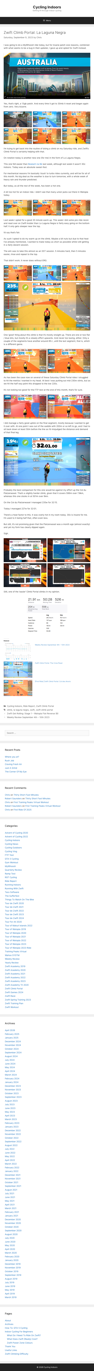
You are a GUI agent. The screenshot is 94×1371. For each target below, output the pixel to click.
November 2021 (13, 1178)
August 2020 (11, 1234)
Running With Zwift (14, 888)
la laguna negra (21, 710)
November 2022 (13, 1134)
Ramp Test (10, 873)
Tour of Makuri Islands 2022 (18, 925)
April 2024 (10, 1071)
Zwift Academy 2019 (15, 966)
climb (9, 710)
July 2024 (10, 1060)
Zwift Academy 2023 (15, 981)
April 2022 (10, 1160)
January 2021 (11, 1216)
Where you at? (12, 757)
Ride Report (29, 706)
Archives (9, 1324)
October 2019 (11, 1271)
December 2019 (13, 1264)
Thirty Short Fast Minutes (26, 795)
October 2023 (12, 1093)
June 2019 (10, 1286)
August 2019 (11, 1279)
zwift (32, 710)
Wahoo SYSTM (12, 955)
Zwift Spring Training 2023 (18, 1000)
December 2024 (13, 1041)
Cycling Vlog (11, 851)
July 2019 (9, 1282)
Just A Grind (11, 768)
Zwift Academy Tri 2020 (17, 985)
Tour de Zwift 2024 (14, 918)
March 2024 (11, 1075)
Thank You (10, 1346)
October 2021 (11, 1182)
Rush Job (9, 760)
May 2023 (10, 1112)
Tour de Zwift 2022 (14, 911)
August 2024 (11, 1056)
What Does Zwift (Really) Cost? (22, 1339)
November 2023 (13, 1089)
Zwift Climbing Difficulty (16, 1354)
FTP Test (9, 855)
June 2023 (10, 1108)
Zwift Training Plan (14, 1003)
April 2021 (10, 1204)
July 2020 (10, 1238)
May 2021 (9, 1201)
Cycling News (11, 844)
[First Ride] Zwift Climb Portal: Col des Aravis (53, 681)
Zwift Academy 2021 (15, 974)
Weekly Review (12, 959)
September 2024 (13, 1052)
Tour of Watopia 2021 (15, 936)
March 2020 (11, 1253)
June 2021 (10, 1197)
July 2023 (10, 1104)
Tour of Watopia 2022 (15, 940)
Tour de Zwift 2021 (14, 907)
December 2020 (13, 1219)
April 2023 (10, 1115)
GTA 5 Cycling (12, 859)
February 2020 (12, 1256)
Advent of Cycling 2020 (16, 833)
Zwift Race (10, 996)
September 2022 (13, 1141)
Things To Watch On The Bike (19, 899)
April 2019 (10, 1293)
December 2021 (12, 1175)
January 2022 (11, 1171)
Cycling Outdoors (13, 847)
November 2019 (13, 1267)
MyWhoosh (10, 866)
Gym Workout (11, 862)
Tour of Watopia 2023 (15, 944)
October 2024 (12, 1049)
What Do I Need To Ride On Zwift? (24, 1335)
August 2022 (11, 1145)
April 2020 (10, 1249)
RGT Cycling (11, 877)
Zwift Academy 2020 (15, 970)
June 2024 (10, 1064)
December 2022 (13, 1130)
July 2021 (9, 1193)
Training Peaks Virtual (15, 951)
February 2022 (12, 1167)
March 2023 (11, 1119)
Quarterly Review (13, 870)
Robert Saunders (13, 798)
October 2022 (11, 1138)
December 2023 (13, 1086)
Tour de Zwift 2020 (14, 903)
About (8, 1320)
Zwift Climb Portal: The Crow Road (48, 663)
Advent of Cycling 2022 (16, 836)
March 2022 (11, 1164)
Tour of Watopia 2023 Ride (18, 948)
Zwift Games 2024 (14, 992)
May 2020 (10, 1245)
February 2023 (12, 1123)
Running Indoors (13, 885)
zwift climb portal (44, 710)
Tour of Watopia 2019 (15, 929)
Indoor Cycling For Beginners (19, 1331)
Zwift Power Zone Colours (20, 1343)
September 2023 (13, 1097)
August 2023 (11, 1101)
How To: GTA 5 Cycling (16, 1328)
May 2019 (10, 1290)
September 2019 (13, 1275)
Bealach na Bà (35, 164)
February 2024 (12, 1078)
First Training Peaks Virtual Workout (31, 802)
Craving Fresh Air (13, 764)
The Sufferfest (12, 896)
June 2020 (10, 1242)
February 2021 (12, 1212)
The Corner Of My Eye (16, 771)
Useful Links (11, 1350)
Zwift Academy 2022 (15, 977)
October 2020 (12, 1227)
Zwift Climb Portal (45, 706)
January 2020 (11, 1260)
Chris (7, 795)
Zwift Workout (12, 1007)
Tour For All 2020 (13, 922)
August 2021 (11, 1190)
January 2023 (11, 1126)
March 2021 (10, 1208)
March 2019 (11, 1297)
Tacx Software (12, 892)
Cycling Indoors (47, 7)
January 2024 (11, 1082)
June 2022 (10, 1153)
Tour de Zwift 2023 (14, 914)
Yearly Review (12, 962)
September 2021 (13, 1186)
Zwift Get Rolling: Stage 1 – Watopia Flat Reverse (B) (32, 713)
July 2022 (9, 1149)
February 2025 (12, 1034)
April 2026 (10, 1030)
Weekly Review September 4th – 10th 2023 (52, 645)
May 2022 (10, 1156)
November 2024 (13, 1045)
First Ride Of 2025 (22, 809)
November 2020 (13, 1223)
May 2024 (10, 1067)
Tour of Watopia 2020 (15, 933)
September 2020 (13, 1230)
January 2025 (11, 1037)
